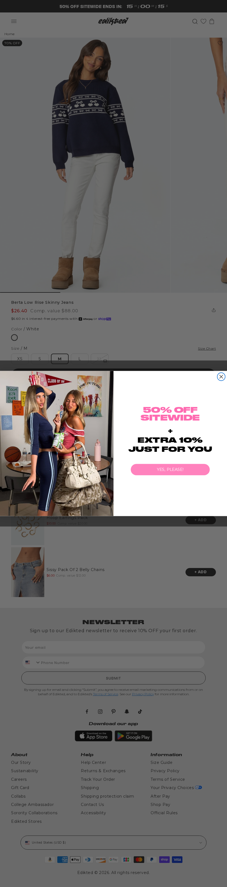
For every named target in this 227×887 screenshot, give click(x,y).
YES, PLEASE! (170, 469)
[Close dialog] (221, 377)
